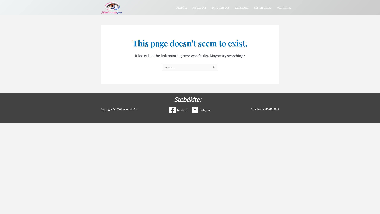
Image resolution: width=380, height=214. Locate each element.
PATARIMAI (242, 8)
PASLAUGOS (199, 8)
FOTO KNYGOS (220, 8)
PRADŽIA (181, 8)
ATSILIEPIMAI (262, 8)
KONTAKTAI (284, 8)
